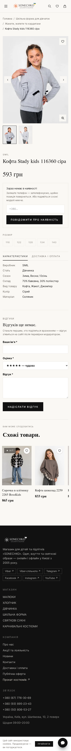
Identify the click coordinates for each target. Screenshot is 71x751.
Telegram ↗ (53, 571)
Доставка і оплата (46, 256)
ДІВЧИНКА (10, 608)
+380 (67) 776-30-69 (17, 698)
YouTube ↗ (51, 578)
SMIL (6, 154)
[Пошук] (49, 6)
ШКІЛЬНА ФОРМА (15, 614)
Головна (7, 18)
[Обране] (57, 6)
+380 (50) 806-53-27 (17, 709)
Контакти (9, 662)
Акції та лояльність (16, 650)
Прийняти (44, 744)
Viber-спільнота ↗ (30, 571)
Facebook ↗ (12, 578)
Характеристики (15, 256)
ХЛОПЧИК (9, 602)
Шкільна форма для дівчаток (33, 18)
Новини (8, 656)
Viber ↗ (9, 571)
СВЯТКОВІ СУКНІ (14, 620)
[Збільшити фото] (62, 118)
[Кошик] (64, 6)
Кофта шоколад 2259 (49, 490)
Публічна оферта (14, 674)
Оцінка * (8, 358)
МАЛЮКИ (9, 597)
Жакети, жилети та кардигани (22, 23)
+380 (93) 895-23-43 (17, 703)
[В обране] (62, 41)
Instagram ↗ (32, 578)
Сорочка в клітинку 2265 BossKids (15, 492)
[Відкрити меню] (6, 6)
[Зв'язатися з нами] (63, 743)
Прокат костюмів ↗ (16, 679)
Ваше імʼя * (10, 342)
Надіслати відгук (23, 406)
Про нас (8, 644)
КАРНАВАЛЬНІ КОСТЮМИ (20, 626)
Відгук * (8, 374)
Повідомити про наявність (34, 219)
